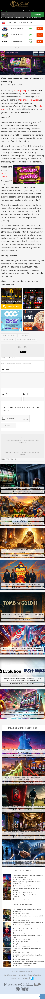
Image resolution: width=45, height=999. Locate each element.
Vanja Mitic (18, 491)
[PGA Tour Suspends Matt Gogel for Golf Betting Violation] (23, 785)
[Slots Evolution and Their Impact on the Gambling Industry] (22, 689)
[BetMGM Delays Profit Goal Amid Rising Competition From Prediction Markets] (7, 957)
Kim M (18, 619)
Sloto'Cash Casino (16, 35)
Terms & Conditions (34, 975)
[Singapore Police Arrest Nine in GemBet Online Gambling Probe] (7, 931)
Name (4, 394)
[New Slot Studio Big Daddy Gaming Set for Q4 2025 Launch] (22, 560)
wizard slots (24, 335)
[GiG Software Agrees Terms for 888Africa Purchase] (23, 840)
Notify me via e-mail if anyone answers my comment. (20, 408)
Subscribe (38, 14)
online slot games (9, 335)
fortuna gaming (8, 339)
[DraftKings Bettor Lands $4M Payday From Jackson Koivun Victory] (7, 912)
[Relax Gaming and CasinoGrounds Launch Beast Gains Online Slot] (22, 496)
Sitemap (25, 978)
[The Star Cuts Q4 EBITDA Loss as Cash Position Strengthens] (7, 944)
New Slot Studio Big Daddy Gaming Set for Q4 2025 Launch (22, 584)
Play (40, 29)
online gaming (20, 90)
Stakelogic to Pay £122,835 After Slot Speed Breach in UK (22, 488)
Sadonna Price (7, 85)
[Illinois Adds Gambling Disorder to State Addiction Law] (7, 925)
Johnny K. (18, 523)
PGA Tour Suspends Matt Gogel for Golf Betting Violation (23, 807)
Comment (5, 369)
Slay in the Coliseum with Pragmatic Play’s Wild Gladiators (22, 442)
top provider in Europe (29, 100)
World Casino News (10, 975)
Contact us (22, 975)
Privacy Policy (16, 978)
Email (26, 394)
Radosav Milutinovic (18, 683)
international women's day (27, 339)
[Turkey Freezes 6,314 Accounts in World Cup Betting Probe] (7, 937)
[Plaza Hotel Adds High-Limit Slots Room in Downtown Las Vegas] (23, 813)
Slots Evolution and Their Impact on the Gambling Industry (22, 712)
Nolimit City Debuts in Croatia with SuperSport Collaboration (22, 648)
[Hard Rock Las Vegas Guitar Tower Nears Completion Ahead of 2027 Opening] (23, 731)
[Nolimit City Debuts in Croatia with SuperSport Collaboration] (22, 625)
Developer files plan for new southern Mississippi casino (22, 454)
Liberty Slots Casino (16, 28)
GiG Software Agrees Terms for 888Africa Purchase (23, 861)
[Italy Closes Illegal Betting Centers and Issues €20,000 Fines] (7, 918)
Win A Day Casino (16, 41)
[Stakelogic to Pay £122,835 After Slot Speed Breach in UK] (22, 464)
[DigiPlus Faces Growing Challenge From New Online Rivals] (7, 951)
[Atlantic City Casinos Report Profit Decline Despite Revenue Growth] (23, 758)
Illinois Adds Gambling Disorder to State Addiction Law (28, 922)
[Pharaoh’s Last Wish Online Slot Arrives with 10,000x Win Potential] (22, 528)
